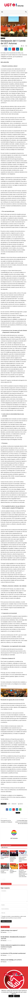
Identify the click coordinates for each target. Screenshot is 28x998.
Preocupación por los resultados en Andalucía (6, 821)
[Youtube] (19, 983)
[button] (26, 12)
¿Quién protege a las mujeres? (9, 930)
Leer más (15, 992)
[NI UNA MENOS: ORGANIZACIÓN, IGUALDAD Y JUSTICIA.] (14, 853)
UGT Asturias (5, 45)
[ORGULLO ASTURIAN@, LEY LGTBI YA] (14, 866)
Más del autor (5, 847)
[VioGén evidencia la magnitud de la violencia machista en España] (23, 853)
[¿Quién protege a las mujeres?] (5, 853)
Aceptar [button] (11, 996)
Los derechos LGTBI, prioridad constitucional (13, 953)
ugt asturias (20, 803)
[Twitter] (15, 983)
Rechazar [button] (17, 996)
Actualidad (3, 38)
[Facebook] (8, 983)
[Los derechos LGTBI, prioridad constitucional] (5, 866)
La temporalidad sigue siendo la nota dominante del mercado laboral (21, 822)
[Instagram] (12, 983)
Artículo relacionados (6, 845)
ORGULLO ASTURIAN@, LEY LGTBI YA (13, 871)
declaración (14, 803)
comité (8, 803)
